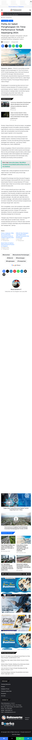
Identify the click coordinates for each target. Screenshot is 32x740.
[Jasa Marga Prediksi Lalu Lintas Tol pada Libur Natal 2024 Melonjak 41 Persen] (8, 540)
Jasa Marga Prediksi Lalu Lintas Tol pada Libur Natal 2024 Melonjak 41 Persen (8, 547)
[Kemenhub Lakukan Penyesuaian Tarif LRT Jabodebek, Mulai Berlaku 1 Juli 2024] (24, 559)
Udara (11, 20)
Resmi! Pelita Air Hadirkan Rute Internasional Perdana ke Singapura (7, 244)
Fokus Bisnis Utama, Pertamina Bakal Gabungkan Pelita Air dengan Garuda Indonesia (22, 547)
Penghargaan (11, 261)
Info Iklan (3, 695)
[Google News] (16, 265)
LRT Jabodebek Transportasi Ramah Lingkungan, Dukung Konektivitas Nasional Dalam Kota (7, 567)
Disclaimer (3, 693)
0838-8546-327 (9, 710)
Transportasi (9, 17)
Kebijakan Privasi (5, 688)
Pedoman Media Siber (6, 691)
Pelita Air (10, 258)
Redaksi (3, 686)
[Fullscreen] (29, 574)
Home (3, 17)
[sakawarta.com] (16, 10)
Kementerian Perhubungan (21, 255)
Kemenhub (6, 255)
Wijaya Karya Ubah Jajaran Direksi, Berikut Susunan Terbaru (15, 660)
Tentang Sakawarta (5, 684)
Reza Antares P (6, 41)
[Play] (3, 574)
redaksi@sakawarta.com (10, 712)
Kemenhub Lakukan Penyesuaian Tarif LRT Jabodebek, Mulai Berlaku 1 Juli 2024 (24, 566)
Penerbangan (21, 258)
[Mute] (26, 574)
